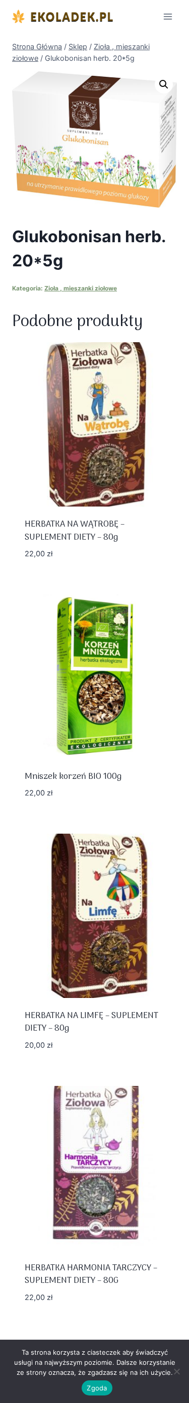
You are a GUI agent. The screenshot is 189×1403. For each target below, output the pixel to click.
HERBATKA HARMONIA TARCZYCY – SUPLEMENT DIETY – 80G (91, 1274)
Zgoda (97, 1388)
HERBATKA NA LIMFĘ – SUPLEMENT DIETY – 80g (91, 1022)
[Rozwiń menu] (167, 16)
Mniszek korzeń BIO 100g (73, 777)
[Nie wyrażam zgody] (176, 1371)
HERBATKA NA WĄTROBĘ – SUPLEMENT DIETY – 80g (74, 531)
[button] (164, 84)
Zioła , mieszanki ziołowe (80, 288)
